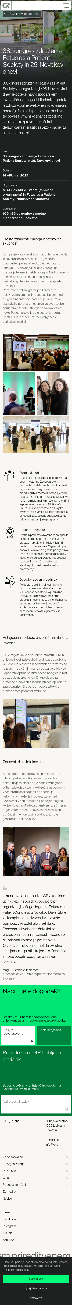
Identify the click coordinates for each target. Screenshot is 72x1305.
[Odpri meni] (66, 5)
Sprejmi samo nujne (36, 1288)
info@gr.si (52, 1144)
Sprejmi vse (36, 1278)
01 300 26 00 (55, 1140)
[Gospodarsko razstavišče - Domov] (6, 5)
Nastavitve (36, 1297)
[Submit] (36, 1109)
